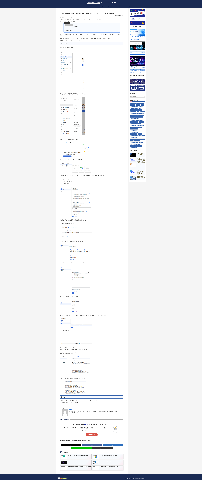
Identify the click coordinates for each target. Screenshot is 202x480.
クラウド (73, 440)
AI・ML (63, 440)
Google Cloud (68, 440)
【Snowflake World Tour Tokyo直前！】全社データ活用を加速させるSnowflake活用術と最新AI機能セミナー (137, 38)
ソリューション (79, 440)
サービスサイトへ (91, 434)
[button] (102, 448)
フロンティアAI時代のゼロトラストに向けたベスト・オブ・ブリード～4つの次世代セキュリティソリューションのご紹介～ (137, 53)
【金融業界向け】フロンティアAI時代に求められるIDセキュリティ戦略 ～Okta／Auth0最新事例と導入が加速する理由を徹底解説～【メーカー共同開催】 (137, 70)
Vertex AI (90, 440)
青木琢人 (71, 409)
